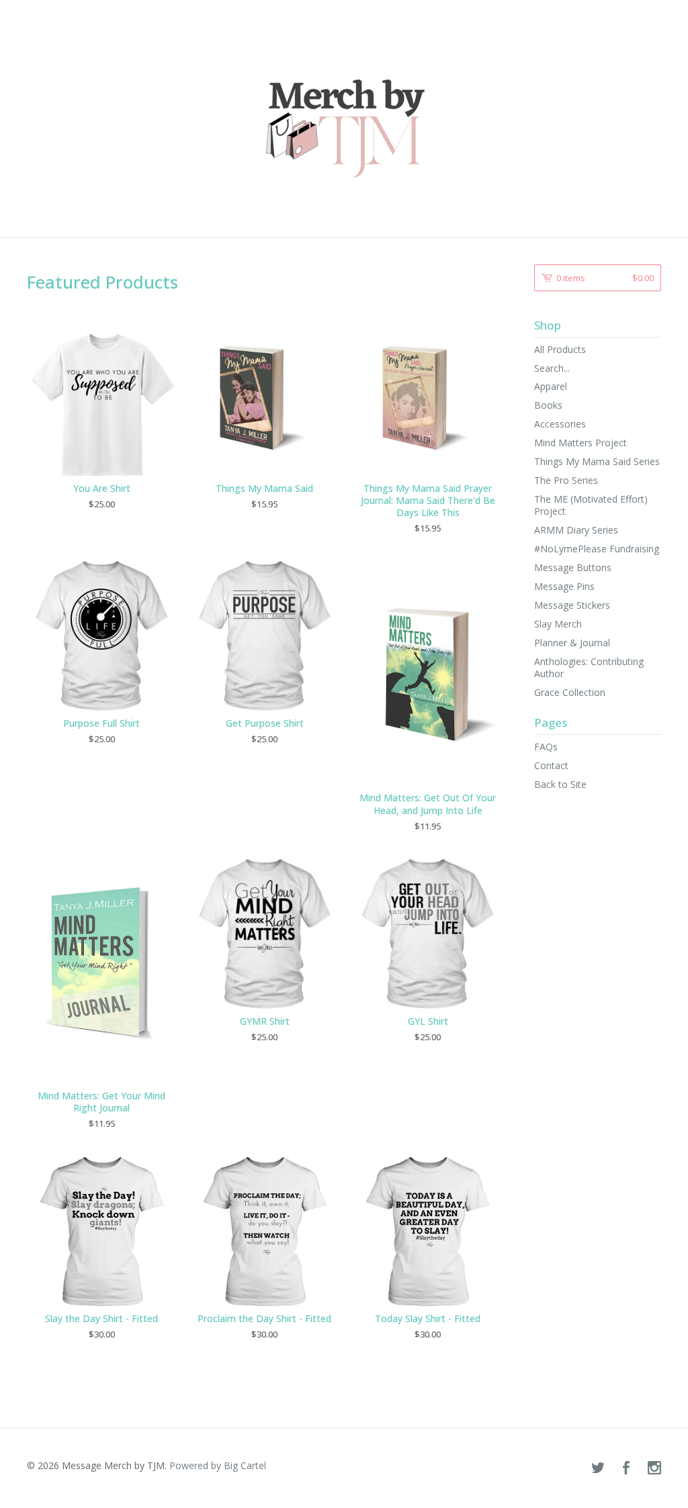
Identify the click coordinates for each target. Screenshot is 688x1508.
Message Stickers (572, 605)
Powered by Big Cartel (217, 1465)
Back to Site (560, 784)
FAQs (546, 746)
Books (548, 405)
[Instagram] (654, 1468)
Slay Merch (558, 623)
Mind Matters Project (580, 442)
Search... (552, 368)
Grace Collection (569, 692)
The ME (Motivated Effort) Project (591, 505)
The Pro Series (566, 480)
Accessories (560, 423)
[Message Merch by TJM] (344, 117)
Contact (551, 765)
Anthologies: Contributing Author (589, 667)
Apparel (550, 386)
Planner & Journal (572, 642)
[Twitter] (598, 1468)
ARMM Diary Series (576, 529)
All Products (560, 349)
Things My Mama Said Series (597, 461)
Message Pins (564, 586)
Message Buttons (572, 567)
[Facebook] (626, 1468)
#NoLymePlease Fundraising (596, 548)
